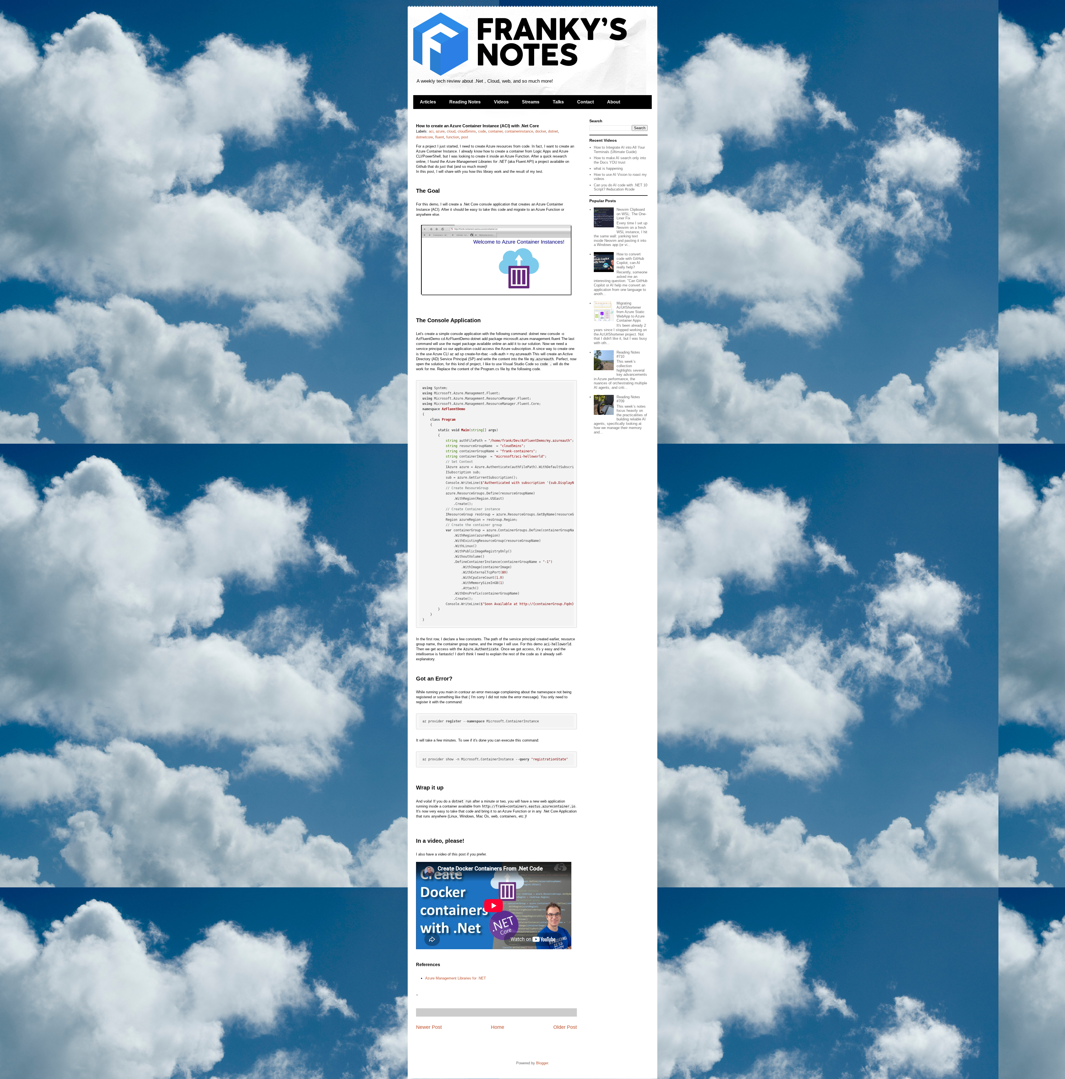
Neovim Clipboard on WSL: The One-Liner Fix (631, 213)
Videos (501, 102)
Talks (558, 102)
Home (497, 1027)
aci (431, 131)
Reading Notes (465, 102)
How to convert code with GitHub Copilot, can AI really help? (630, 260)
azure (440, 131)
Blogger (542, 1063)
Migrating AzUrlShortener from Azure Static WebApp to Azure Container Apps (631, 312)
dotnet (553, 131)
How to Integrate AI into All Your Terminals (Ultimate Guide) (619, 149)
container (495, 131)
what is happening (608, 168)
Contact (585, 102)
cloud (451, 131)
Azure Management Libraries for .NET (455, 978)
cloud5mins (467, 131)
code (482, 131)
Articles (428, 102)
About (613, 102)
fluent (439, 137)
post (464, 137)
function (452, 137)
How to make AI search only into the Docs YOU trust (620, 160)
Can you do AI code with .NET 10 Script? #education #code (620, 187)
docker (540, 131)
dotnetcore (424, 137)
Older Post (565, 1027)
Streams (530, 102)
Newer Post (429, 1027)
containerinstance (519, 131)
